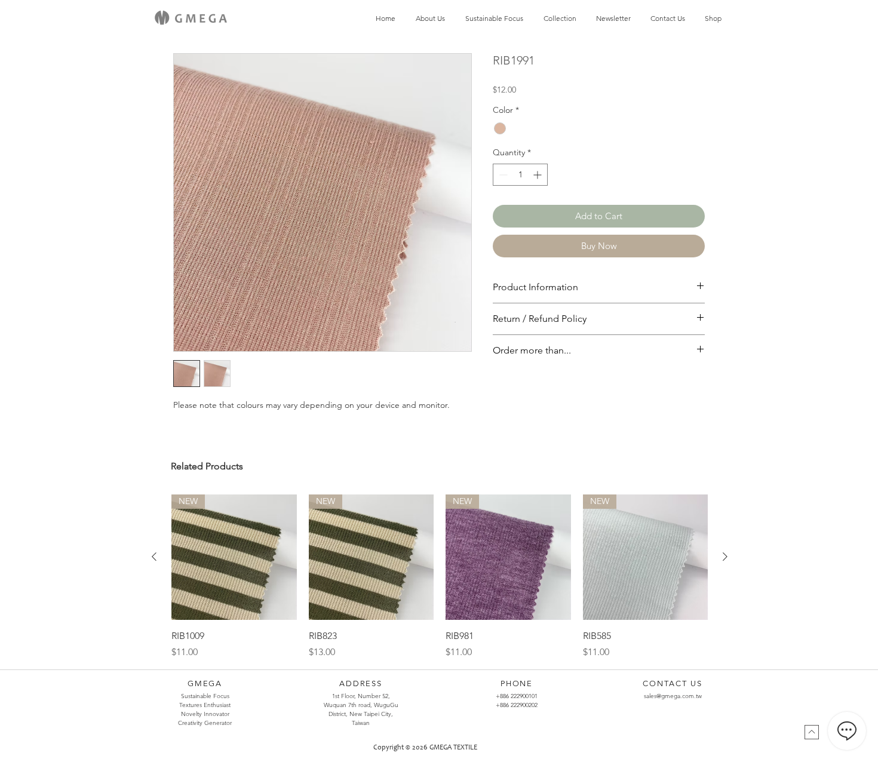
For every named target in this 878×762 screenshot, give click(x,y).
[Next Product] (725, 556)
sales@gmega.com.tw (673, 696)
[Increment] (538, 174)
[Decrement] (502, 174)
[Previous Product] (154, 556)
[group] (439, 577)
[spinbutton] (520, 174)
